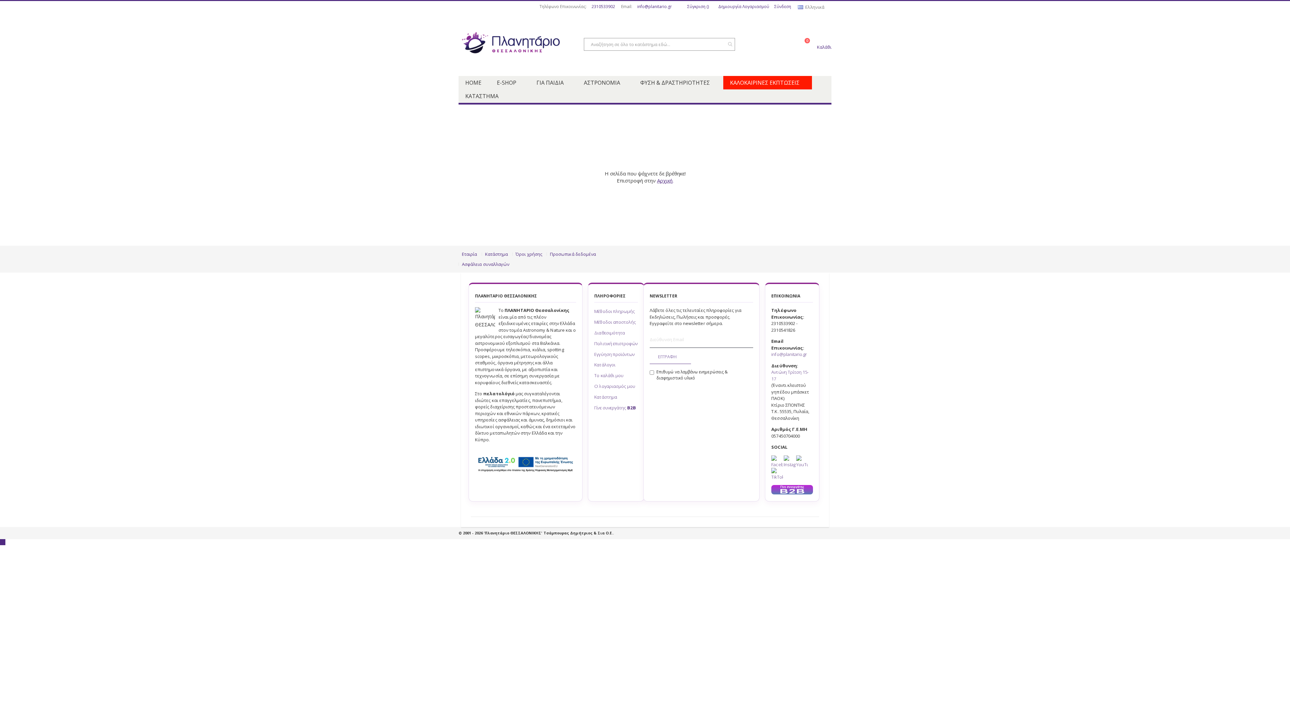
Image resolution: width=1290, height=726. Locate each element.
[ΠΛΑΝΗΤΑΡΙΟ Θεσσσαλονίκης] (510, 45)
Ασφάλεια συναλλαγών (485, 264)
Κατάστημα (496, 254)
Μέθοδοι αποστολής (615, 322)
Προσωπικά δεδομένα (573, 254)
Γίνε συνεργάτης (615, 408)
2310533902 (603, 6)
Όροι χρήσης (529, 254)
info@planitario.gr (654, 6)
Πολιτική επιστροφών (616, 343)
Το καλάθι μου (609, 375)
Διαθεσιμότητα (609, 333)
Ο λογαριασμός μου (614, 386)
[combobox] (659, 44)
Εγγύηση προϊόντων (614, 354)
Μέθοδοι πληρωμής (614, 311)
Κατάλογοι (604, 365)
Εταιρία (469, 254)
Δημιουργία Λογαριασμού (743, 6)
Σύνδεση (782, 6)
